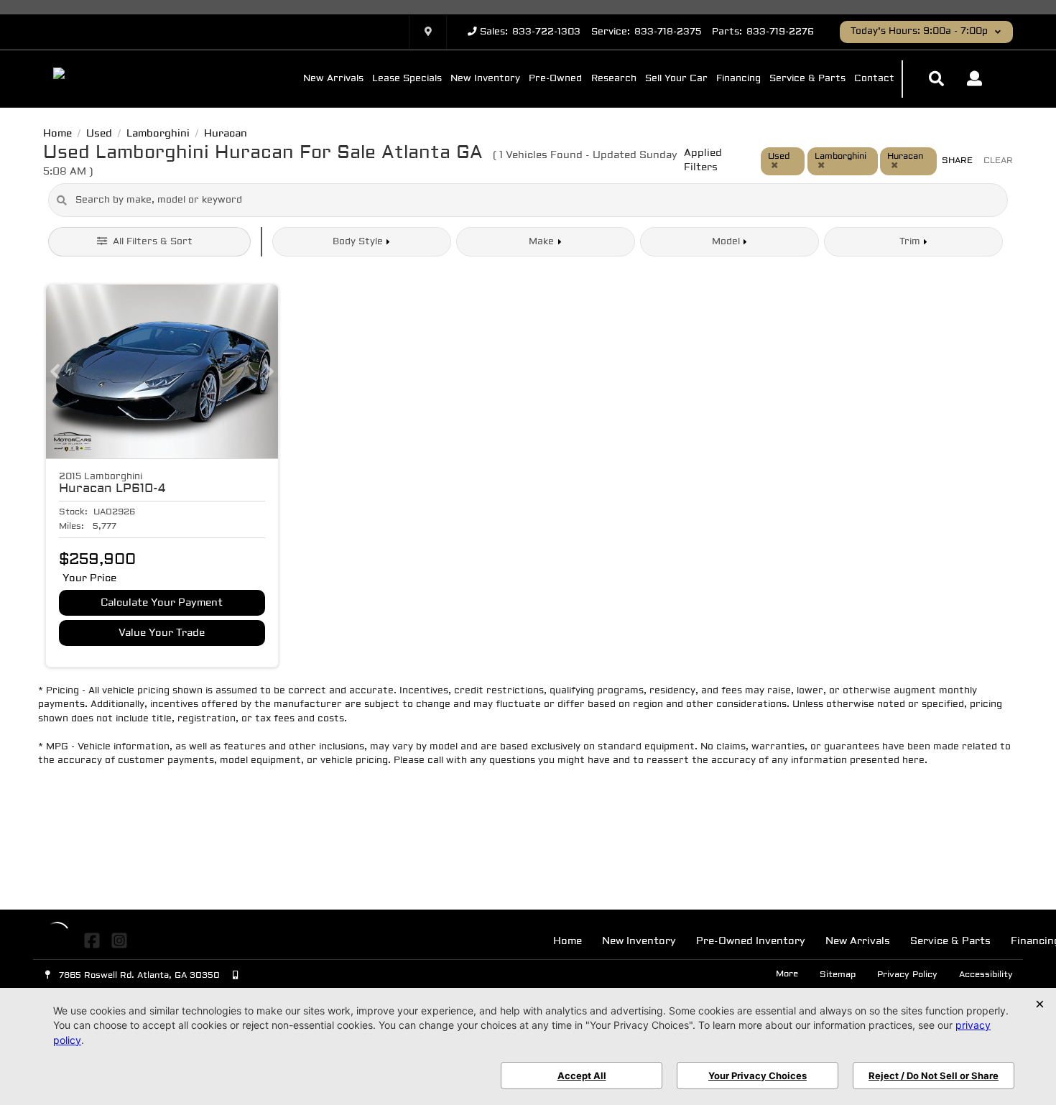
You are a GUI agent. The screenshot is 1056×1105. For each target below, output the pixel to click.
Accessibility (986, 975)
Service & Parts (807, 79)
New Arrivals (333, 79)
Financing (738, 79)
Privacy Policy (907, 975)
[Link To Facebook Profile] (93, 940)
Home (567, 941)
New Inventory (485, 79)
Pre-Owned (555, 79)
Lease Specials (407, 79)
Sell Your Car (676, 79)
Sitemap (838, 975)
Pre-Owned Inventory (750, 941)
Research (613, 79)
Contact (874, 79)
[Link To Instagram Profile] (118, 940)
